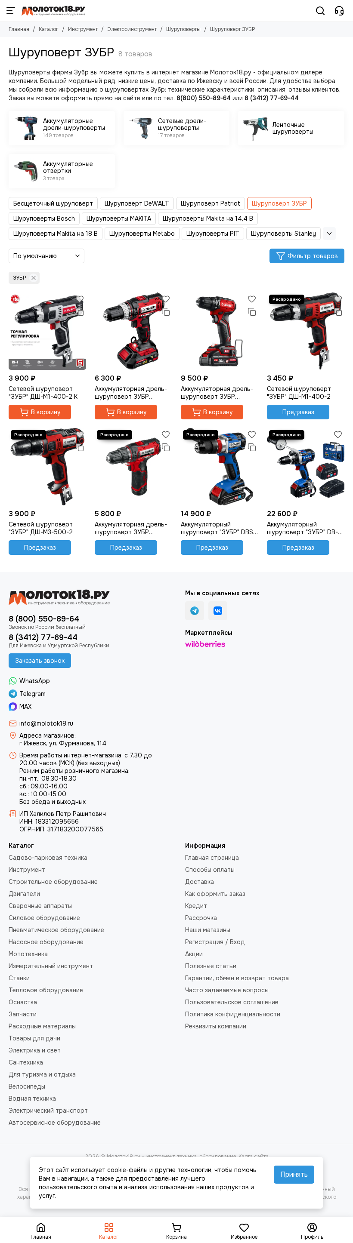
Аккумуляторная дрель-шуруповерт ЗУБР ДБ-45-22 (217, 392)
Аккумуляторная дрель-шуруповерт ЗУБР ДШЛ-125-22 (131, 528)
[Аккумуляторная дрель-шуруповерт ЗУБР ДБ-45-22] (219, 331)
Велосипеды (27, 1086)
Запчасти (23, 1014)
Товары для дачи (34, 1038)
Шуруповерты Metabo (142, 233)
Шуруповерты (183, 29)
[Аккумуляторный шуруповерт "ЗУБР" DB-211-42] (305, 466)
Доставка (199, 882)
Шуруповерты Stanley (283, 233)
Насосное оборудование (46, 942)
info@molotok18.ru (46, 723)
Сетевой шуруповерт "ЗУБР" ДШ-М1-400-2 (299, 392)
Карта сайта (253, 1156)
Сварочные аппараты (40, 906)
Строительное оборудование (53, 882)
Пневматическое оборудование (56, 930)
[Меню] (11, 11)
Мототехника (28, 954)
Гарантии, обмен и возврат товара (237, 978)
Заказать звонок (40, 661)
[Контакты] (339, 11)
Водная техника (32, 1098)
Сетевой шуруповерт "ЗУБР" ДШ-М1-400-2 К (43, 392)
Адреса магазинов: (47, 735)
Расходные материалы (42, 1026)
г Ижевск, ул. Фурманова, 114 (62, 743)
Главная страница (212, 857)
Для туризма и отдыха (42, 1074)
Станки (19, 978)
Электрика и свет (35, 1050)
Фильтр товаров (313, 256)
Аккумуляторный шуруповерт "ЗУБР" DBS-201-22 (218, 528)
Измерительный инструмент (51, 966)
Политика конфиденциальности (232, 1014)
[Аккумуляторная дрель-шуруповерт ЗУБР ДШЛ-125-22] (133, 466)
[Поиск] (320, 11)
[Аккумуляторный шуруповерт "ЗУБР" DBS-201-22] (219, 466)
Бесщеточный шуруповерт (53, 203)
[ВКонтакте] (217, 610)
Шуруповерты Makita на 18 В (55, 233)
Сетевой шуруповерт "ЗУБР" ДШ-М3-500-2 (41, 528)
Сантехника (26, 1062)
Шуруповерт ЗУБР (279, 203)
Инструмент (83, 29)
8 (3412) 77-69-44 (43, 637)
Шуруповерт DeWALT (137, 203)
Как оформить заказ (215, 894)
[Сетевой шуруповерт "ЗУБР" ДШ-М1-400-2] (305, 331)
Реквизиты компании (215, 1026)
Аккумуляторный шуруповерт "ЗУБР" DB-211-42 (302, 528)
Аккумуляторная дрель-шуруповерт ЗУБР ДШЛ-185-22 (131, 392)
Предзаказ (298, 412)
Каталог (49, 29)
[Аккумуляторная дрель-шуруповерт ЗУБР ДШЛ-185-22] (133, 331)
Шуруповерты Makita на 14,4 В (208, 218)
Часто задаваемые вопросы (227, 990)
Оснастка (23, 1002)
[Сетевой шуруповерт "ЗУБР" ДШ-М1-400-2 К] (47, 331)
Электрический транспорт (48, 1110)
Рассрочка (201, 918)
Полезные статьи (210, 966)
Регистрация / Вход (215, 942)
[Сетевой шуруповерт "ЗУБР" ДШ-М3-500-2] (47, 466)
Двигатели (24, 894)
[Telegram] (194, 610)
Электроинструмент (132, 29)
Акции (194, 954)
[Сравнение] (79, 311)
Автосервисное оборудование (55, 1122)
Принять (294, 1174)
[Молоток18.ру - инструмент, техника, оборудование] (53, 11)
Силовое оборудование (44, 918)
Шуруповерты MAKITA (119, 218)
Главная (19, 29)
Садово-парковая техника (48, 857)
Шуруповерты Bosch (44, 218)
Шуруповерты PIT (212, 233)
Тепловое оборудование (46, 990)
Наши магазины (207, 930)
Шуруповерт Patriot (210, 203)
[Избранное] (79, 298)
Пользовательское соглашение (232, 1002)
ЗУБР (19, 277)
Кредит (196, 906)
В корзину (46, 412)
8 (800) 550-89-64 (44, 619)
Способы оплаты (210, 870)
